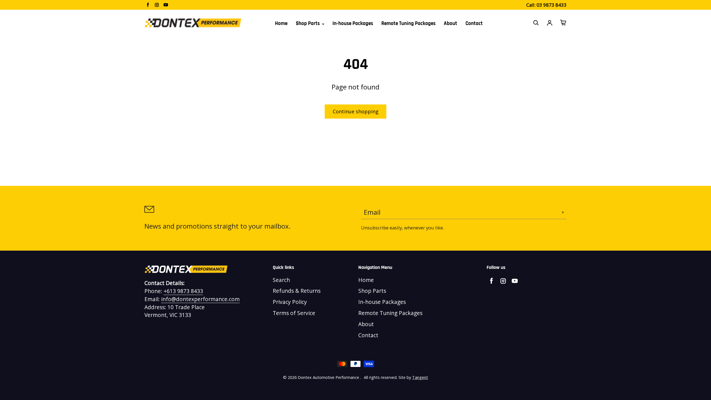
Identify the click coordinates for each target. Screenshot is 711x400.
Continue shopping (356, 111)
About (450, 23)
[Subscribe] (563, 212)
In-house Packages (352, 23)
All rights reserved (380, 377)
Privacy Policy (290, 302)
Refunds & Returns (297, 290)
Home (281, 23)
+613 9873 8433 (183, 291)
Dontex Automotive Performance (328, 377)
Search (281, 280)
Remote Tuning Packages (408, 23)
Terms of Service (294, 313)
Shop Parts (308, 23)
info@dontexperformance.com (200, 299)
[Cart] (563, 22)
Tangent (420, 377)
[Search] (536, 22)
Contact (474, 23)
